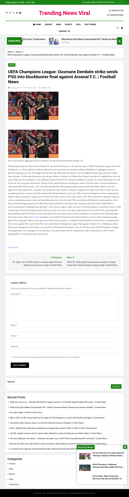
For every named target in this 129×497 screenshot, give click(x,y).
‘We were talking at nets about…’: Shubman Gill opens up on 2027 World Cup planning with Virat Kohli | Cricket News (58, 438)
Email (14, 336)
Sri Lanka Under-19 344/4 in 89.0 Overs (26, 412)
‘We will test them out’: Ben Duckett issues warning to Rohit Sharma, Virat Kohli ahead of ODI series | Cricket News (58, 444)
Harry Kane (34, 217)
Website (14, 346)
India (58, 24)
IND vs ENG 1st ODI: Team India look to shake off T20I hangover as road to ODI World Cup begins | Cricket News (90, 3)
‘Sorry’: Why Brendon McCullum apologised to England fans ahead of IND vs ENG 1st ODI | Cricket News (53, 428)
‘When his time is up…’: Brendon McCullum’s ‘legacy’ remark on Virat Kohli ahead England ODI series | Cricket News (58, 402)
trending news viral (64, 13)
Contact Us (64, 31)
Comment (16, 294)
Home (38, 24)
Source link (13, 247)
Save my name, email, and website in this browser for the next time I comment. (47, 357)
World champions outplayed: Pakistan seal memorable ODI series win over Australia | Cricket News (107, 467)
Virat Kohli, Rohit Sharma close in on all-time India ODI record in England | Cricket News (47, 423)
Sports (68, 24)
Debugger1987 (16, 87)
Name (14, 325)
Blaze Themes (90, 493)
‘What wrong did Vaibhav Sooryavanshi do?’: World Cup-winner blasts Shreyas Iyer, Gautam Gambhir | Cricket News (58, 407)
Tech (78, 24)
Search (11, 381)
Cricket (48, 24)
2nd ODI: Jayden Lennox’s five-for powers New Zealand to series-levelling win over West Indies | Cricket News (56, 433)
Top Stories (90, 24)
